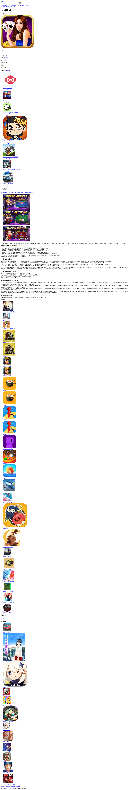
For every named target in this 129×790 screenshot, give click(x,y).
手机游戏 (5, 5)
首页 (2, 5)
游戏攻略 (14, 5)
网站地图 (3, 786)
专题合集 (19, 5)
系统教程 (28, 5)
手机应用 (10, 5)
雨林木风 (3, 6)
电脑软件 (23, 5)
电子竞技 (13, 6)
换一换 (8, 70)
